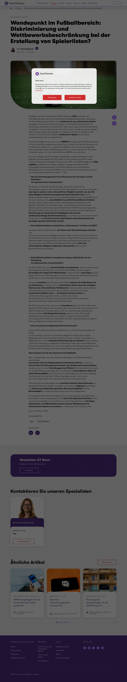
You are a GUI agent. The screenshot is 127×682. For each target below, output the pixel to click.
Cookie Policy (39, 90)
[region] (64, 86)
